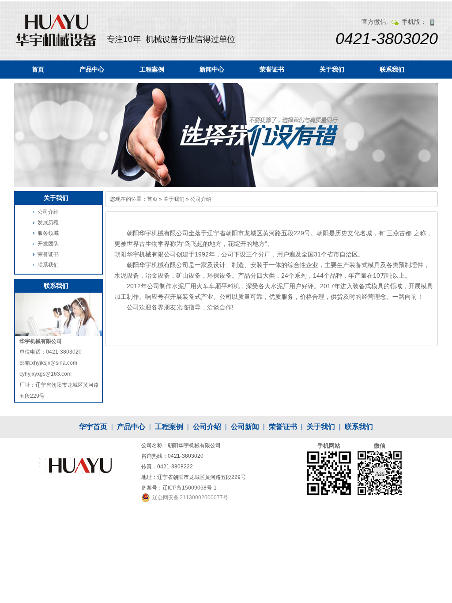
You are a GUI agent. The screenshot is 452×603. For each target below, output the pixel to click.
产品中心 (91, 69)
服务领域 (48, 233)
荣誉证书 (272, 69)
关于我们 (332, 69)
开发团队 (48, 244)
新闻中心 (212, 69)
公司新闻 (245, 426)
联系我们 (392, 69)
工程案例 (151, 69)
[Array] (56, 31)
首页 (38, 69)
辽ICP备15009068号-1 (189, 488)
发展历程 (48, 222)
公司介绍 (200, 199)
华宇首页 (93, 426)
